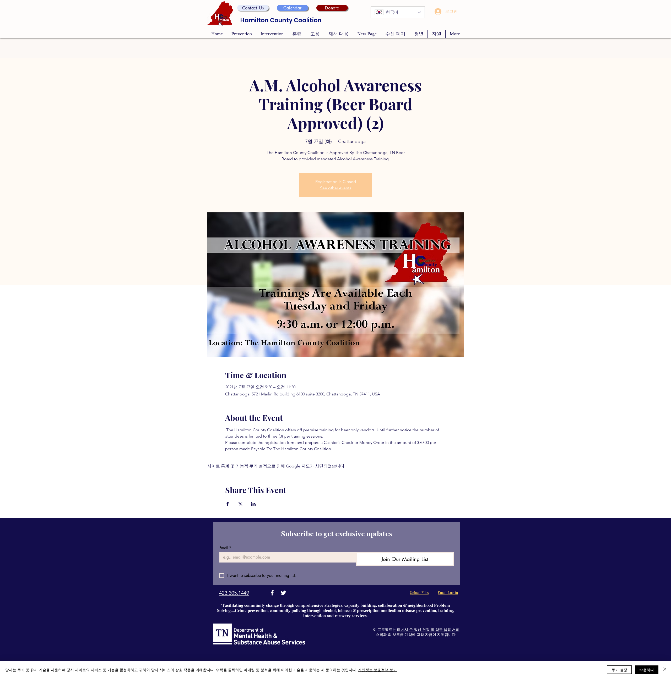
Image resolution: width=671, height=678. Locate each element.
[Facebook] (272, 592)
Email (225, 547)
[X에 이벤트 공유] (240, 504)
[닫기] (665, 669)
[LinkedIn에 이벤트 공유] (253, 504)
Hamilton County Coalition (281, 20)
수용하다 (646, 669)
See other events (335, 187)
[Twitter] (283, 592)
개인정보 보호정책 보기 (377, 669)
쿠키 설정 (619, 669)
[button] (253, 8)
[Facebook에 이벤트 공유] (227, 504)
